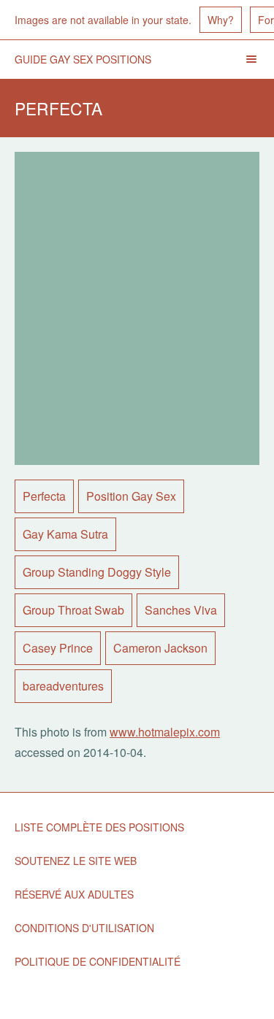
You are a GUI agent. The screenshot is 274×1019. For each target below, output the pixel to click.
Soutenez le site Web (76, 860)
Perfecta (44, 496)
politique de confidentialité (97, 961)
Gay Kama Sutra (65, 534)
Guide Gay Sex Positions (83, 59)
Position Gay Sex (131, 496)
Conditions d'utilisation (84, 927)
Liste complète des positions (99, 827)
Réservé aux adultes (74, 894)
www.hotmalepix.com (165, 731)
